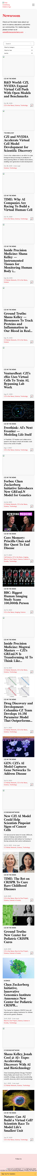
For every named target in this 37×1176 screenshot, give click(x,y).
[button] (18, 47)
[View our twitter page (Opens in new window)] (27, 1161)
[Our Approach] (7, 5)
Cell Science (8, 557)
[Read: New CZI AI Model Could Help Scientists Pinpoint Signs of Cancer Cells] (18, 819)
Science (17, 105)
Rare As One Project (10, 559)
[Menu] (33, 5)
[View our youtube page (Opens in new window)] (31, 1161)
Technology (24, 105)
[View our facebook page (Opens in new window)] (8, 1161)
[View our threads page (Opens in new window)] (17, 1161)
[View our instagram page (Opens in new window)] (12, 1161)
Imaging (25, 557)
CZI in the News (9, 105)
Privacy (26, 1170)
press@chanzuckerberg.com (13, 32)
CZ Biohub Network (10, 280)
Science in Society (15, 900)
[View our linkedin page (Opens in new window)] (22, 1161)
